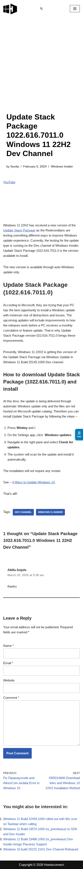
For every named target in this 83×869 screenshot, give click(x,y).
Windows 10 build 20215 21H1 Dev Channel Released (40, 849)
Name (8, 645)
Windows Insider (62, 166)
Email (8, 663)
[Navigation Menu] (75, 8)
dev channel (23, 512)
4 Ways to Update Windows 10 (33, 482)
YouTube (9, 182)
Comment (11, 697)
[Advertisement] (41, 69)
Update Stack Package (19, 230)
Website (8, 680)
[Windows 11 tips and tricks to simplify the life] (10, 8)
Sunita (14, 166)
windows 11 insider (50, 512)
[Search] (41, 8)
